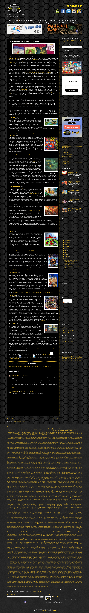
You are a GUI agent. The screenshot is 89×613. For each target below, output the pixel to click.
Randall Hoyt (14, 539)
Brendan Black (63, 449)
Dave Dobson (69, 464)
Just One (10, 505)
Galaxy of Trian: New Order (32, 486)
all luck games (24, 438)
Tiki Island (72, 569)
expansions (22, 479)
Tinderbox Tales (38, 571)
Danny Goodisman (48, 464)
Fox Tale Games (78, 483)
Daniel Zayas (34, 464)
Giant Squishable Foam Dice (51, 488)
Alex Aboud (60, 437)
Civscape (72, 458)
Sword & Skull (9, 558)
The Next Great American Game (19, 566)
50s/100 (33, 433)
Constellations (64, 461)
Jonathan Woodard (23, 504)
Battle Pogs (42, 444)
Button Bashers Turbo (21, 452)
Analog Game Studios (63, 438)
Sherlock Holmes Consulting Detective (46, 549)
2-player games (45, 432)
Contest (69, 461)
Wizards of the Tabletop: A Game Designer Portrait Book (25, 583)
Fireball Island (27, 482)
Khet (20, 65)
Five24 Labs (58, 482)
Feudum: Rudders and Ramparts (66, 481)
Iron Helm (39, 499)
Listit (23, 511)
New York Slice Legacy (33, 523)
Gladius (8, 490)
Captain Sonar (68, 453)
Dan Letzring (65, 463)
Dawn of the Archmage (53, 466)
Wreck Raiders (14, 585)
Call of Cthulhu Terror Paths (15, 453)
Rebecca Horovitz (79, 539)
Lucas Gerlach (34, 512)
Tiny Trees (57, 572)
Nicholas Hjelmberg (60, 523)
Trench (78, 573)
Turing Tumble (79, 575)
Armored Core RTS (25, 442)
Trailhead (62, 573)
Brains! (27, 449)
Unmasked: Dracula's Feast (65, 577)
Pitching (26, 534)
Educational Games (72, 473)
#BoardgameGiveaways (23, 429)
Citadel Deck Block (38, 458)
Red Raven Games (31, 541)
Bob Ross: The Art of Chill (71, 448)
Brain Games (18, 449)
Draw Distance (40, 472)
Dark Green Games (55, 464)
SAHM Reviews (79, 546)
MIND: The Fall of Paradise (21, 518)
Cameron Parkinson (38, 453)
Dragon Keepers (12, 472)
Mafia (14, 61)
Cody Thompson (65, 459)
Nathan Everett (35, 522)
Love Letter (76, 511)
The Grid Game (14, 563)
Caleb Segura (77, 452)
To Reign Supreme (39, 226)
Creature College (57, 462)
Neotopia (25, 523)
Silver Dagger (11, 551)
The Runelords (73, 566)
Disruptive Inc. (69, 469)
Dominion (12, 323)
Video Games (79, 578)
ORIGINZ (67, 527)
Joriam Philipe (43, 504)
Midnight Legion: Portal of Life (54, 517)
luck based (58, 512)
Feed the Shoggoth (42, 481)
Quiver (74, 536)
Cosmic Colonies (14, 462)
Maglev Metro (42, 513)
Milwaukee (14, 518)
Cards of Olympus (21, 454)
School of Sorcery (64, 547)
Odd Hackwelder (43, 526)
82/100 (33, 434)
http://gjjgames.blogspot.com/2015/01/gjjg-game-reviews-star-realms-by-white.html (33, 269)
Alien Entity (19, 438)
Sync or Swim (28, 558)
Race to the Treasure (46, 538)
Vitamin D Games (41, 580)
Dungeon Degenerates (78, 472)
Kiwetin (80, 507)
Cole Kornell (74, 459)
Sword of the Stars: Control (16, 558)
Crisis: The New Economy (19, 463)
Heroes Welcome (30, 495)
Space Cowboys (39, 553)
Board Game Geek (63, 448)
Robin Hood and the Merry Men (53, 542)
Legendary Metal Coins (32, 509)
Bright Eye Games (26, 451)
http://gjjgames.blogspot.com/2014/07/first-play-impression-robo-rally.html (31, 154)
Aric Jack (13, 442)
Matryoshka (30, 516)
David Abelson (13, 466)
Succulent (40, 557)
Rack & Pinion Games (54, 538)
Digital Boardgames (42, 469)
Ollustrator (44, 610)
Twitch (15, 576)
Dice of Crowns (18, 469)
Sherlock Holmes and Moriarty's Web (32, 549)
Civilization (35, 59)
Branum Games (43, 449)
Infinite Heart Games (44, 498)
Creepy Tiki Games (70, 462)
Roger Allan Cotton (44, 543)
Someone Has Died (78, 552)
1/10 (36, 432)
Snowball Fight (65, 159)
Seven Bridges (79, 548)
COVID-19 (42, 462)
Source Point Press (15, 553)
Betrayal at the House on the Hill (31, 365)
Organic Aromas (62, 527)
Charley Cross (79, 456)
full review (60, 485)
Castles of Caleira (10, 456)
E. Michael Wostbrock (38, 473)
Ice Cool (70, 496)
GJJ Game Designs (65, 488)
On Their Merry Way (19, 527)
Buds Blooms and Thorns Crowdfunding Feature (61, 451)
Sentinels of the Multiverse (57, 548)
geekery (74, 487)
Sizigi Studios (45, 551)
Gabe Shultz (80, 485)
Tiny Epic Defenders (25, 188)
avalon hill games (12, 443)
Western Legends (61, 581)
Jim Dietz (20, 503)
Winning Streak (72, 582)
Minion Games (46, 518)
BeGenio (78, 444)
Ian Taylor (57, 496)
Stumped (17, 557)
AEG (31, 437)
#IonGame (43, 430)
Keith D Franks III (55, 505)
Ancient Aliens (70, 438)
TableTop (32, 558)
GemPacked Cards (79, 487)
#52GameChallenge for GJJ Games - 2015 (71, 361)
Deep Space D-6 (40, 467)
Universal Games (43, 577)
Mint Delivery (64, 518)
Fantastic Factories (14, 481)
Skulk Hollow (55, 551)
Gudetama (39, 492)
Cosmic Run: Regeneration (30, 462)
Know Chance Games (27, 508)
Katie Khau (46, 505)
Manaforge (71, 513)
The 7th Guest (27, 561)
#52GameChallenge (68, 269)
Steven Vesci (21, 556)
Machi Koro (37, 348)
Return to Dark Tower (70, 541)
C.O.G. (32, 452)
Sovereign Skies (21, 553)
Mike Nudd (71, 517)
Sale (16, 547)
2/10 (49, 432)
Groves (28, 492)
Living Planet (30, 511)
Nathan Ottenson (50, 522)
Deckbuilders (30, 467)
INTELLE (67, 498)
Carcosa (10, 454)
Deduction (35, 467)
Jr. (54, 504)
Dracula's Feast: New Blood (70, 471)
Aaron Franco (62, 434)
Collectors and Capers (14, 461)
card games (15, 454)
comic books (34, 461)
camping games (50, 453)
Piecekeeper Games (13, 534)
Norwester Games (10, 526)
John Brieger (44, 503)
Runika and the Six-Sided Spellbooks (46, 546)
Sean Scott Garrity (39, 548)
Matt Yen (42, 516)
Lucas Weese (40, 512)
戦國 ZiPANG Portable (44, 586)
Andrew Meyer (28, 439)
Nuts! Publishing (31, 526)
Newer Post (11, 419)
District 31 (74, 469)
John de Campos (50, 503)
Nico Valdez (71, 523)
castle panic (66, 454)
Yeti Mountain (36, 585)
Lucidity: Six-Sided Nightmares (49, 512)
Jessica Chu (64, 501)
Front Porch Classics (49, 485)
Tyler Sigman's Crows (39, 576)
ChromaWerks (65, 161)
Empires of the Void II (11, 476)
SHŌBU (70, 549)
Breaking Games (52, 449)
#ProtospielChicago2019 (78, 430)
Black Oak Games (50, 447)
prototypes (18, 536)
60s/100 (51, 433)
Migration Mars (62, 517)
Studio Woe (14, 557)
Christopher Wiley (17, 458)
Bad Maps (63, 443)
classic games (33, 459)
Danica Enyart (70, 463)
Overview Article (30, 528)
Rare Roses (32, 539)
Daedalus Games (60, 463)
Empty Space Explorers (19, 476)
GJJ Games (72, 488)
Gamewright (25, 487)
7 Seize (61, 433)
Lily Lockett (16, 511)
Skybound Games (69, 551)
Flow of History (45, 483)
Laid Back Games (43, 508)
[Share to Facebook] (34, 363)
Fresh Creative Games (36, 485)
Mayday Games (59, 516)
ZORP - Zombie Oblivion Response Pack (33, 586)
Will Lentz (42, 582)
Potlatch (27, 535)
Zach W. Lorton (55, 585)
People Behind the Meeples (29, 23)
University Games (54, 577)
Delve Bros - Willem (63, 467)
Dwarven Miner (26, 473)
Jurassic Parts (76, 504)
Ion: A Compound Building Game (26, 499)
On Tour (24, 527)
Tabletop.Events (55, 558)
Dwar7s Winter (21, 473)
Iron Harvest (35, 499)
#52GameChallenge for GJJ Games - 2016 (71, 360)
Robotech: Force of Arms (22, 543)
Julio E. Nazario (71, 504)
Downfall (56, 471)
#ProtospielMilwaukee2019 (30, 432)
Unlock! (59, 577)
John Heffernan (56, 503)
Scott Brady (9, 548)
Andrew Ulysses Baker (40, 439)
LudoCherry (67, 512)
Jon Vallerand (79, 503)
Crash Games (51, 462)
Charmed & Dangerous (11, 457)
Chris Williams (66, 457)
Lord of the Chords (57, 511)
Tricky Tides (29, 575)
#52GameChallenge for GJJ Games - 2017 (71, 358)
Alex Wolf (69, 437)
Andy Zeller (61, 439)
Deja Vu (58, 467)
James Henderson (47, 500)
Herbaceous (66, 493)
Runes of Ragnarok (36, 546)
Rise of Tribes (19, 542)
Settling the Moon (66, 163)
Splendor (27, 104)
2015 (65, 238)
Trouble (15, 58)
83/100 (36, 434)
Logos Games (47, 511)
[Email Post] (28, 363)
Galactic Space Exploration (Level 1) (22, 486)
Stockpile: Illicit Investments (39, 556)
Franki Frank (25, 485)
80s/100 (27, 434)
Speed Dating (55, 553)
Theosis (48, 568)
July (66, 250)
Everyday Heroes (37, 478)
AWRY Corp (31, 443)
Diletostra (47, 469)
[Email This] (30, 363)
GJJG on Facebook (66, 328)
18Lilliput (40, 432)
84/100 (39, 434)
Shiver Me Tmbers (66, 549)
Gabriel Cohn (9, 486)
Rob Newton (46, 542)
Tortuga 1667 (19, 573)
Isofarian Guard (72, 499)
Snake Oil (22, 552)
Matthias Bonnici (54, 516)
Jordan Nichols (30, 504)
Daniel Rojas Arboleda (28, 464)
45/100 (11, 433)
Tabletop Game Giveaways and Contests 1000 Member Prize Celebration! (74, 172)
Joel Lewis (33, 503)
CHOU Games (41, 457)
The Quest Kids (68, 566)
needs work (9, 523)
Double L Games (37, 471)
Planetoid (54, 534)
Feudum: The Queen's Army (77, 481)
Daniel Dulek (79, 463)
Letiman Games (64, 509)
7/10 (66, 433)
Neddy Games (79, 522)
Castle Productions (72, 454)
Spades (25, 61)
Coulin (37, 462)
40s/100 (8, 433)
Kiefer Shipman (49, 507)
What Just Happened (78, 581)
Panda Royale (70, 528)
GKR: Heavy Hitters (78, 488)
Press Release (45, 535)
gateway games (50, 487)
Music (47, 521)
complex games (48, 461)
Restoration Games (59, 541)
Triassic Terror (12, 575)
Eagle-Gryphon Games (47, 473)
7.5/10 (64, 433)
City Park (60, 458)
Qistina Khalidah (40, 536)
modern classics (73, 518)
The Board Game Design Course (50, 561)
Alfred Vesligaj (14, 438)
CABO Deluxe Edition (40, 452)
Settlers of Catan (24, 89)
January (66, 258)
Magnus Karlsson (48, 513)
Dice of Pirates (24, 469)
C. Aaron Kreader (28, 452)
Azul (38, 443)
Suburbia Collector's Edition (32, 557)
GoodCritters (73, 490)
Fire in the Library (22, 482)
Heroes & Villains (12, 495)
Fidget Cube (9, 482)
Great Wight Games (34, 491)
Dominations (9, 471)
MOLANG (78, 518)
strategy (63, 556)
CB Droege (42, 456)
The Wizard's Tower (14, 568)
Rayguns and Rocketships (58, 539)
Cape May (64, 453)
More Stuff (62, 23)
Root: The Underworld (78, 544)
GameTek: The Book (19, 487)
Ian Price (54, 496)
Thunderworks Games (49, 569)
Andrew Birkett (23, 439)
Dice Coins (65, 468)
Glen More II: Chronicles (14, 490)
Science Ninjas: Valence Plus (72, 547)
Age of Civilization (52, 437)
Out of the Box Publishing (74, 527)
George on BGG (65, 332)
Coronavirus (9, 462)
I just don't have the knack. (34, 210)
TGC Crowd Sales (12, 561)
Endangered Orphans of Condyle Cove (35, 476)
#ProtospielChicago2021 (11, 432)
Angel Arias (65, 439)
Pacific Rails (50, 528)
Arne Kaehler (31, 442)
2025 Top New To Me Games (70, 53)
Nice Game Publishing (53, 523)
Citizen (42, 458)
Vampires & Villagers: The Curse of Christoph (59, 578)
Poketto (8, 535)
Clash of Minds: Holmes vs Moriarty (17, 459)
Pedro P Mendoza (29, 531)
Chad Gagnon (53, 456)
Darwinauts (65, 464)
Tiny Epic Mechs (26, 572)
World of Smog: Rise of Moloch (74, 583)
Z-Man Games (46, 585)
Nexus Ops (46, 523)
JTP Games (57, 504)
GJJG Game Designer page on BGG (70, 330)
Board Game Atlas (32, 448)
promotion (9, 536)
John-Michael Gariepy (63, 503)
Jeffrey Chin (29, 501)
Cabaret (35, 452)
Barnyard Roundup (13, 444)
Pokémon (80, 534)
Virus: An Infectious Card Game (21, 580)
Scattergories (12, 62)
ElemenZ (17, 474)
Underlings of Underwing (19, 577)
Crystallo (27, 463)
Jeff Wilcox (25, 501)
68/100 (59, 433)
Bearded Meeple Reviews (53, 444)
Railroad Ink (72, 538)
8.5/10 (19, 434)
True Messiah (63, 575)
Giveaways (53, 23)
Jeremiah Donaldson (42, 501)
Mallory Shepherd (61, 513)
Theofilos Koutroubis (43, 568)
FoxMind (8, 485)
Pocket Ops (76, 534)
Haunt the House (45, 493)
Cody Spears (60, 459)
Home (11, 21)
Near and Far (64, 522)
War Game (71, 580)
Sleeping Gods (74, 551)
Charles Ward (75, 456)
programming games (72, 535)
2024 (66, 432)
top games (11, 573)
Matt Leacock (38, 516)
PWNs (36, 536)
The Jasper (56, 563)
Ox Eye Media (35, 528)
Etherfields (11, 478)
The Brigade (80, 561)
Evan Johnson (24, 478)
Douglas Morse (52, 471)
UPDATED (78, 577)
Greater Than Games (42, 491)
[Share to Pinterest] (35, 363)
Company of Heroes (41, 461)
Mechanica (75, 516)
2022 (65, 224)
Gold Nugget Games (52, 490)
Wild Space (38, 582)
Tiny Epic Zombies (51, 572)
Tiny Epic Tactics (38, 572)
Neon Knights (20, 523)
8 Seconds (64, 143)
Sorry (21, 61)
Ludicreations (62, 512)
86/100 (41, 434)
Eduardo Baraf (65, 473)
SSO (81, 553)
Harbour (11, 493)
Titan (60, 572)
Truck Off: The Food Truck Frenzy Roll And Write (51, 575)
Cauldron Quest (37, 456)
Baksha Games (73, 443)
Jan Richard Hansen (71, 500)
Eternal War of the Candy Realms (69, 477)
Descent (77, 467)
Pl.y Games (30, 534)
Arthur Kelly (42, 442)
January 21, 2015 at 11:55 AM (22, 375)
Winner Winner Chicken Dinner (63, 582)
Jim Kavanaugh (78, 501)
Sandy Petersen (36, 547)
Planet (34, 534)
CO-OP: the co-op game (48, 459)
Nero (27, 523)
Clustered (41, 459)
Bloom (76, 447)
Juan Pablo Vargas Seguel (63, 504)
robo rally (72, 542)
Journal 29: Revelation (50, 504)
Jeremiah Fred (48, 501)
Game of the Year (61, 486)
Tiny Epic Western (45, 572)
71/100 (75, 433)
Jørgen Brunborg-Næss (37, 504)
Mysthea (69, 521)
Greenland (67, 491)
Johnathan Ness (70, 503)
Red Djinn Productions (18, 541)
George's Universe (66, 326)
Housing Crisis (12, 496)
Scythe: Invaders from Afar (30, 548)
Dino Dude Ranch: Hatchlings (58, 469)
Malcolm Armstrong (54, 513)
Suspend (49, 72)
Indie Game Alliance (24, 498)
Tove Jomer (32, 573)
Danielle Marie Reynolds (41, 464)
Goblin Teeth (43, 490)
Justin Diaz (14, 505)
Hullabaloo (41, 72)
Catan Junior (18, 75)
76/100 (80, 433)
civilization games (68, 458)
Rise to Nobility (24, 542)
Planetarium (50, 534)
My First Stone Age (64, 521)
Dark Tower (61, 464)
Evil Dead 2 (76, 478)
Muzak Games (51, 521)
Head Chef (50, 493)
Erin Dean (25, 477)
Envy (67, 476)
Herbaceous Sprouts (71, 493)
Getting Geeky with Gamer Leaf (40, 488)
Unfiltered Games (36, 577)
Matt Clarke (34, 516)
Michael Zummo (35, 517)
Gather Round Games (58, 487)
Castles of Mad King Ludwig (18, 456)
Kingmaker (73, 507)
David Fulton (23, 466)
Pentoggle (50, 531)
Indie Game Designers (32, 498)
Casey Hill (62, 454)
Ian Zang (61, 496)
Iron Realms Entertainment (46, 499)
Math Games (20, 516)
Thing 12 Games (59, 568)
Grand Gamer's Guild (10, 491)
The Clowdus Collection (11, 562)
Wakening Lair (52, 580)
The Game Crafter (60, 562)
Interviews (72, 498)
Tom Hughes (68, 572)
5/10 (31, 433)
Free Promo (30, 485)
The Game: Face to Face (76, 562)
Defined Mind (54, 467)
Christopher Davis (79, 457)
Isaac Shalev (53, 499)
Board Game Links (45, 354)
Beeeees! (75, 444)
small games (80, 551)
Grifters (20, 492)
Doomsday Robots (31, 471)
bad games (59, 443)
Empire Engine (79, 474)
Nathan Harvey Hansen (42, 522)
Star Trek (27, 554)
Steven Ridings (15, 556)
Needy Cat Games (15, 523)
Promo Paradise (79, 535)
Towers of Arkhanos (37, 573)
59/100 (43, 433)
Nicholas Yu (67, 523)
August (66, 248)
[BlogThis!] (32, 363)
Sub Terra (21, 557)
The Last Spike (75, 563)
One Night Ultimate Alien (35, 527)
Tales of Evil (67, 558)
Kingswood (77, 507)
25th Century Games (72, 432)
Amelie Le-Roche (45, 438)
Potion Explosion (23, 535)
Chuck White (32, 458)
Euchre (31, 61)
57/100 (41, 433)
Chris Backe (46, 457)
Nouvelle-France (19, 526)
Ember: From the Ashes (53, 474)
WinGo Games (54, 582)
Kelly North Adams (67, 505)
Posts (65, 300)
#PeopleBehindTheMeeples (63, 431)
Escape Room (29, 477)
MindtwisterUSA (29, 518)
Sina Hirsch (34, 551)
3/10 (79, 432)
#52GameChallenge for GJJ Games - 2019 (71, 354)
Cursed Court (49, 463)
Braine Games (22, 449)
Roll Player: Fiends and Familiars (71, 543)
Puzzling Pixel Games (31, 536)
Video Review (9, 580)
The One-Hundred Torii (38, 566)
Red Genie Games (25, 541)
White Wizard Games (26, 582)
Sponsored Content (69, 553)
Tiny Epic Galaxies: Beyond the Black (71, 571)
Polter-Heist (35, 161)
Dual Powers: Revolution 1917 (57, 472)
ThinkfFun (64, 568)
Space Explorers (45, 553)
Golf (65, 490)
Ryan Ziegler (74, 546)
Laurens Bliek (73, 508)
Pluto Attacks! (71, 534)
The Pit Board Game (52, 566)
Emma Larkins (73, 474)
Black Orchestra (56, 447)
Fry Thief (55, 485)
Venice (74, 578)
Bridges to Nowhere (19, 451)
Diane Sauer (60, 468)
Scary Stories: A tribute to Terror (55, 547)
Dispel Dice (65, 469)
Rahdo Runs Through (65, 538)
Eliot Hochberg (33, 474)
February (67, 256)
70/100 (68, 433)
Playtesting (67, 534)
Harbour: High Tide (16, 493)
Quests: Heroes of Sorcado (53, 536)
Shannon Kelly (18, 549)
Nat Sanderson (17, 522)
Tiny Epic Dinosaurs (53, 571)
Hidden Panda (44, 495)
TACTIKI (59, 558)
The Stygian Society (55, 567)
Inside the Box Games (61, 498)
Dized (77, 469)
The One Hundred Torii (29, 566)
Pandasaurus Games (78, 528)
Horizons (8, 496)
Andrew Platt (34, 439)
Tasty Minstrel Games (42, 559)
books (8, 449)
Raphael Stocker (27, 539)
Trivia (32, 575)
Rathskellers (45, 539)
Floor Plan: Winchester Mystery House (31, 483)
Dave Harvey (80, 464)
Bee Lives (72, 444)
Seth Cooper (68, 548)
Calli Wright (33, 453)
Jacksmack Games (34, 500)
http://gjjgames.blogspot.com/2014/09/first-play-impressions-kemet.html (30, 229)
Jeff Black (21, 501)
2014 (23, 365)
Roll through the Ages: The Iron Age (35, 544)
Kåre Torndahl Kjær (30, 505)
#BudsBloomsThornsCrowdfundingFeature (74, 429)
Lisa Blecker (20, 511)
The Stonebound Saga (48, 567)
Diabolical (56, 468)
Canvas (61, 453)
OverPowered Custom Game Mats (21, 528)
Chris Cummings (51, 457)
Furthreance (68, 485)
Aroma (35, 442)
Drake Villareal (35, 472)
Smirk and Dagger (17, 552)
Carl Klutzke (32, 454)
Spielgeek (60, 553)
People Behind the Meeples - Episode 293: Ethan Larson (74, 182)
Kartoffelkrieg (36, 505)
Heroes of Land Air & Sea (21, 495)
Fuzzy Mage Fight (74, 485)
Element (14, 474)
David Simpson (33, 466)
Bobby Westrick (79, 448)
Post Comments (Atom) (19, 421)
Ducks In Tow (65, 472)
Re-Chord (71, 539)
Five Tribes (54, 482)
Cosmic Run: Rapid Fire (21, 462)
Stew (24, 556)
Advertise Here (24, 34)
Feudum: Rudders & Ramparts (54, 481)
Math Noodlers (24, 516)
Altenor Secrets (39, 438)
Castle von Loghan (78, 454)
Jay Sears (17, 501)
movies (17, 521)
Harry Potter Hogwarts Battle (37, 493)
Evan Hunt (19, 478)
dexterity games (50, 468)
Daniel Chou (75, 463)
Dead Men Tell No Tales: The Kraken (16, 467)
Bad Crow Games (53, 443)
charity (71, 456)
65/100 (57, 433)
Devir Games (45, 468)
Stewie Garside (28, 556)
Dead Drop (68, 466)
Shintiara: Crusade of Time (57, 549)
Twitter (31, 357)
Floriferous (40, 483)
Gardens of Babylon (42, 487)
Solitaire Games (62, 552)
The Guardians (27, 563)
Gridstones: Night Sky (14, 492)
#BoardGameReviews (16, 365)
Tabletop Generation (14, 358)
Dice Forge (73, 468)
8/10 (22, 434)
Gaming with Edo (36, 487)
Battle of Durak (36, 444)
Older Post (56, 419)
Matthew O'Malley (47, 516)
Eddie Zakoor (59, 473)
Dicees (33, 469)
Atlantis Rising (71, 442)
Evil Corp (71, 478)
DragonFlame (47, 348)
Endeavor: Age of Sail (56, 476)
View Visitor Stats (66, 342)
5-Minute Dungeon (24, 433)
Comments (66, 302)
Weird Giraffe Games (34, 581)
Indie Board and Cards (17, 498)
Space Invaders (50, 553)
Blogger (54, 610)
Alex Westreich (64, 437)
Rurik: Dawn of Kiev (57, 546)
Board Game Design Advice (49, 448)
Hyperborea (43, 496)
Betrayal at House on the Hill (17, 157)
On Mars (76, 526)
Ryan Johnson (64, 546)
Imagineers (9, 498)
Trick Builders (65, 149)
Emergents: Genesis (67, 474)
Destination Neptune (24, 468)
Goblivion (47, 490)
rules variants (26, 546)
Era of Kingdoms (71, 476)
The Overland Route (66, 158)
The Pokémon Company (61, 566)
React (75, 539)
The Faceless (43, 562)
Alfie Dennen (9, 438)
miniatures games (40, 518)
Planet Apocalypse (38, 534)
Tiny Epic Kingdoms (15, 186)
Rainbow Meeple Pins (78, 538)
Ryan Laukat (69, 546)
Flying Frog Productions (52, 483)
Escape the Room (35, 477)
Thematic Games (35, 568)
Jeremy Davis (54, 501)
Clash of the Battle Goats (27, 459)
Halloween (65, 492)
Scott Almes (79, 547)
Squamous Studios (77, 553)
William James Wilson (48, 582)
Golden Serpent (62, 490)
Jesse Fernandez (59, 501)
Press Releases (14, 23)
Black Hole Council (43, 447)
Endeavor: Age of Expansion (47, 476)
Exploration (27, 479)
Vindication (14, 580)
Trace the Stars (43, 573)
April (66, 254)
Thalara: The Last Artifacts (20, 561)
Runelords (31, 546)
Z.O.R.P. (51, 585)
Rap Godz (22, 539)
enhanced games (63, 476)
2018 (65, 232)
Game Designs (42, 21)
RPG (17, 546)
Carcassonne (13, 272)
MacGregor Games (25, 513)
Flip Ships (19, 483)
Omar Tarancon (67, 526)
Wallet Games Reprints (59, 580)
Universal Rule (48, 577)
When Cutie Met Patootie (18, 582)
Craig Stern (46, 462)
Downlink (60, 471)
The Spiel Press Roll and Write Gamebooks (36, 567)
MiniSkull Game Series (67, 154)
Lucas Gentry (29, 512)
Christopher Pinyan (10, 458)
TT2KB (75, 575)
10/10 (37, 432)
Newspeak (42, 523)
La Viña (38, 508)
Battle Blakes (31, 444)
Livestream (26, 511)
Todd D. (14, 375)
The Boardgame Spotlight (72, 561)
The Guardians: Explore (34, 563)
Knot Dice (14, 508)
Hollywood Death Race (73, 495)
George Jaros (15, 391)
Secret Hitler (44, 548)
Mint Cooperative (58, 518)
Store (51, 21)
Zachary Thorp (67, 585)
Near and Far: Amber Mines (72, 522)
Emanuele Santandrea (44, 474)
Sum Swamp (50, 557)
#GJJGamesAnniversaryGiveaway (35, 430)
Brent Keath (73, 449)
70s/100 (72, 433)
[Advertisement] (72, 314)
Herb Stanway (61, 493)
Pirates (24, 534)
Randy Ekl (19, 539)
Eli (29, 474)
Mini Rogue (34, 518)
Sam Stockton (24, 547)
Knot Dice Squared (20, 508)
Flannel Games (74, 482)
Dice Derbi (69, 468)
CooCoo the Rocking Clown (32, 72)
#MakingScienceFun (48, 430)
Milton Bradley (9, 518)
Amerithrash (51, 438)
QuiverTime (77, 536)
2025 (65, 222)
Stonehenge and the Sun (48, 556)
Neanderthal (60, 522)
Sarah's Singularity (46, 547)
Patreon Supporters (69, 21)
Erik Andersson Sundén (18, 477)
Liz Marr (34, 511)
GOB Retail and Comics (36, 490)
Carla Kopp (36, 454)
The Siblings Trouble (25, 567)
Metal (20, 517)
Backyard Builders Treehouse (45, 443)
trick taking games (23, 575)
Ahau (57, 437)
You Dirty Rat (41, 585)
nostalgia (14, 526)
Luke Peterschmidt (73, 512)
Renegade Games (46, 541)
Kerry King (29, 507)
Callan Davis (28, 453)
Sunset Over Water (56, 557)
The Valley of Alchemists (68, 567)
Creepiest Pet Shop (63, 462)
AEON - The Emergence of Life (40, 437)
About (16, 21)
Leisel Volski (52, 509)
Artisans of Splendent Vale (49, 442)
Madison (34, 513)
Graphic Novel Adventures (19, 491)
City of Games (51, 458)
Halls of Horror (69, 492)
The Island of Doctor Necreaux (48, 563)
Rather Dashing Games (39, 539)
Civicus (63, 458)
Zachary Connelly (61, 585)
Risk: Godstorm (33, 542)
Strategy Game (68, 556)
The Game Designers (68, 562)
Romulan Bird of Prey (65, 544)
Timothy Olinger (26, 571)
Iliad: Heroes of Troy (75, 496)
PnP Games (57, 21)
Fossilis (74, 483)
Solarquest (57, 552)
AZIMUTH (36, 443)
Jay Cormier (14, 501)
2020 (65, 228)
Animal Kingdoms (70, 439)
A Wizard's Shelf (57, 434)
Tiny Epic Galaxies (61, 571)
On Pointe (80, 526)
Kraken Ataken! (34, 508)
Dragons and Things (29, 472)
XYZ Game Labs (30, 585)
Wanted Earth (66, 580)
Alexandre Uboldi (79, 437)
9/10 (46, 434)
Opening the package (33, 193)
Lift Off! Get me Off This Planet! (76, 509)
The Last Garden (70, 563)
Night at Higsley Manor (78, 523)
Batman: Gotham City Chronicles (23, 444)
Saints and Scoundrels (11, 547)
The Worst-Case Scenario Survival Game (25, 568)
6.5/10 (46, 433)
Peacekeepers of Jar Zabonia (21, 531)
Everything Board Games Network (47, 478)
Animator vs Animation (78, 439)
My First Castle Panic (57, 521)
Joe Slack (29, 503)
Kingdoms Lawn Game (67, 507)
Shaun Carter (23, 549)
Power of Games (32, 535)
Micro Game (41, 517)
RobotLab (28, 543)
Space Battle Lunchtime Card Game (30, 553)
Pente (55, 61)
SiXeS (41, 551)
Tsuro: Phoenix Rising (70, 575)
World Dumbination (64, 583)
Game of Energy (54, 486)
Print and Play (66, 535)
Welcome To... (49, 581)
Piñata (21, 534)
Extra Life (33, 21)
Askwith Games (56, 442)
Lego (37, 509)
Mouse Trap (14, 521)
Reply (13, 387)
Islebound (67, 499)
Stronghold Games (75, 556)
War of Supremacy (77, 580)
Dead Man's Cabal (74, 466)
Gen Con (9, 488)
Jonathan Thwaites (16, 504)
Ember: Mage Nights (60, 474)
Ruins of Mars (20, 546)
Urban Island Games (12, 578)
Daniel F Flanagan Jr (10, 464)
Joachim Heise (25, 503)
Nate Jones (22, 522)
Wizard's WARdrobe (10, 583)
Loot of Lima (52, 511)
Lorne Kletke (62, 511)
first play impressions (41, 482)
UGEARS (47, 576)
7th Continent (11, 434)
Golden (57, 490)
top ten (49, 366)
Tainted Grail (63, 558)
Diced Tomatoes (29, 469)
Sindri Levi (38, 551)
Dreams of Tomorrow (47, 472)
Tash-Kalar (42, 320)
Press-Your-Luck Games (54, 535)
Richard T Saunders (13, 542)
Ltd (26, 512)
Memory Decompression (15, 517)
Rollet (43, 544)
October (67, 244)
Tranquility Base (71, 573)
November (67, 242)
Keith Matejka (60, 505)
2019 (65, 230)
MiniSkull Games (52, 518)
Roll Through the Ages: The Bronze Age (22, 544)
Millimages (80, 517)
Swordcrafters (23, 558)
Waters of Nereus (27, 581)
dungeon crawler (71, 472)
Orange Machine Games (54, 527)
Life (19, 58)
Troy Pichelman (36, 575)
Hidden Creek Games (37, 495)
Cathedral (42, 75)
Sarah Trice (41, 547)
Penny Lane (43, 531)
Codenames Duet (55, 459)
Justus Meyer (18, 505)
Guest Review (43, 492)
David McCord (28, 466)
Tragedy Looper (49, 573)
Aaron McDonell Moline (69, 434)
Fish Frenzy (50, 482)
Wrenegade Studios (24, 585)
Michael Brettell (24, 517)
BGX (22, 447)
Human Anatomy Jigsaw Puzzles (27, 496)
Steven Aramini (10, 556)
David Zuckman (45, 466)
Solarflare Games (45, 552)
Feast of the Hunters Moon (34, 481)
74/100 (77, 433)
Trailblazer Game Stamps (56, 573)
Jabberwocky (21, 500)
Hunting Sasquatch (36, 496)
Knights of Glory (10, 508)
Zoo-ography (24, 586)
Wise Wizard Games (78, 582)
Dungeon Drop (9, 473)
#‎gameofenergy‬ (26, 430)
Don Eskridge (17, 471)
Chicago (33, 457)
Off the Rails (48, 526)
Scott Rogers (18, 548)
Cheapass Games (18, 457)
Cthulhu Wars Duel (32, 463)
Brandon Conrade (37, 449)
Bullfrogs (15, 452)
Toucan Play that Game (26, 573)
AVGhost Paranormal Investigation (22, 443)
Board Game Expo (57, 448)
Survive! (13, 117)
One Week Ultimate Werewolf (45, 527)
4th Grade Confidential (67, 156)
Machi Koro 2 (30, 513)
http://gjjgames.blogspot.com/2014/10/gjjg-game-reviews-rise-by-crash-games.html (33, 250)
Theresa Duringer (53, 568)
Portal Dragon (17, 535)
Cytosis (56, 463)
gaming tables (30, 487)
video (76, 578)
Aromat (38, 442)
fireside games (32, 482)
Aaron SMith (75, 434)
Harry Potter (30, 493)
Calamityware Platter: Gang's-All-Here (68, 452)
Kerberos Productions (23, 507)
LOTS (73, 511)
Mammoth (66, 513)
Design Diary (17, 468)
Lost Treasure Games (68, 511)
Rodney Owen (38, 543)
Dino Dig (51, 469)
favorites (53, 365)
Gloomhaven (21, 490)
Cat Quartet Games (31, 456)
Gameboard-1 (70, 486)
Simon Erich (23, 551)
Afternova (47, 437)
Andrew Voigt (47, 439)
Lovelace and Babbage (22, 512)
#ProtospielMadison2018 (20, 432)
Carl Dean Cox (26, 454)
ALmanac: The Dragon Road (32, 438)
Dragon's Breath (18, 472)
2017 (65, 234)
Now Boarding (25, 526)
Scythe (24, 548)
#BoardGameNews (37, 429)
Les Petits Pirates (66, 152)
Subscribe (72, 90)
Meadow (71, 516)
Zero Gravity (72, 585)
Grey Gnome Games (78, 491)
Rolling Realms (47, 544)
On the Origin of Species (11, 527)
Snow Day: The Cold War (28, 552)
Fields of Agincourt (15, 482)
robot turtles (15, 543)
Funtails (64, 485)
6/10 (48, 433)
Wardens (10, 581)
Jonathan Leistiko (10, 504)
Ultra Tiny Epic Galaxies (77, 576)
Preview (61, 535)
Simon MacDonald (29, 551)
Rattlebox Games (50, 539)
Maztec (69, 516)
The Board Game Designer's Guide (62, 561)
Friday (41, 348)
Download (64, 471)
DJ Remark (80, 469)
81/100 (30, 434)
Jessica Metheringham (71, 501)
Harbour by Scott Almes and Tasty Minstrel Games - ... (72, 261)
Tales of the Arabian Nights (74, 558)
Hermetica (77, 493)
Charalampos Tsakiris (65, 456)
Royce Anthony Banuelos (11, 546)
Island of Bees (63, 499)
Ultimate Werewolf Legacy (64, 576)
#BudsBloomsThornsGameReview (15, 430)
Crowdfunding (44, 23)
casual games (25, 456)
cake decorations (47, 452)
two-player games (25, 576)
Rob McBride (41, 542)
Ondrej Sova (28, 527)
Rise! (11, 231)
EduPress (78, 473)
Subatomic (25, 557)
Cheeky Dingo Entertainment (26, 457)
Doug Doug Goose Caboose (45, 471)
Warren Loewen (20, 581)
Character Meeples (59, 456)
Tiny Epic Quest (32, 572)
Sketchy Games (50, 551)
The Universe (61, 567)
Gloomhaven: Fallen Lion (27, 490)
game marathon (47, 486)
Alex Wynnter (73, 437)
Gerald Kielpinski (29, 488)
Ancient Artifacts (76, 438)
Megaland (8, 517)
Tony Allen (78, 572)
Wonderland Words (38, 583)
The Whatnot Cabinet (76, 567)
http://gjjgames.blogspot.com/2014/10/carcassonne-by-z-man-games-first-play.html (33, 292)
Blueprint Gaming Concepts (15, 448)
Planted (58, 534)
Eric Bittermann (77, 476)
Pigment (18, 534)
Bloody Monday (72, 447)
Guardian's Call (34, 492)
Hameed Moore (74, 492)
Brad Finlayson (12, 449)
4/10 (81, 432)
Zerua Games (76, 585)
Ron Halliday (72, 544)
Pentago (46, 531)
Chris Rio (55, 457)
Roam (37, 542)
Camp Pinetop (44, 453)
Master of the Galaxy (13, 516)
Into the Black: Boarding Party (14, 499)
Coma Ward (30, 461)
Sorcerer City (9, 553)
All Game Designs (66, 165)
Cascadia (58, 454)
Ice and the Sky (66, 496)
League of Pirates (79, 508)
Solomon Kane (72, 552)
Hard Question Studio (24, 493)
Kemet (12, 204)
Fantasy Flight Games (21, 481)
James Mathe (65, 500)
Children (37, 457)
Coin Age (70, 459)
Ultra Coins (71, 576)
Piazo (8, 534)
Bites (38, 447)
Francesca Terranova (14, 485)
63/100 (54, 433)
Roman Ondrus (58, 544)
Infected (39, 498)
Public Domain (24, 536)
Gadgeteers (14, 486)
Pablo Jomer (46, 528)
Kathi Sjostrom (41, 505)
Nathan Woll (55, 522)
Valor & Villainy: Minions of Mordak (22, 578)
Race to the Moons (66, 150)
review (19, 366)
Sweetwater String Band (77, 557)
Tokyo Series (63, 572)
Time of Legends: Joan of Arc (18, 571)
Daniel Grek (17, 464)
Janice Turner (77, 500)
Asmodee (61, 442)
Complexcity (53, 461)
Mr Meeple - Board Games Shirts (24, 521)
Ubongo (44, 576)
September (67, 246)
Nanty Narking (12, 522)
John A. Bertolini (39, 503)
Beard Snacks (65, 145)
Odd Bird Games (37, 526)
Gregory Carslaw (72, 491)
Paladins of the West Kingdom (58, 528)
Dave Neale (9, 466)
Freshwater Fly (42, 485)
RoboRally (12, 135)
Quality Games (46, 536)
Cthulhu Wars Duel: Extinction (41, 463)
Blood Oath (67, 447)
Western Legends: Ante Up (69, 581)
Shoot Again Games (75, 549)
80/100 (24, 434)
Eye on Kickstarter (44, 480)
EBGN (55, 473)
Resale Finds (52, 541)
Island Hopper (58, 499)
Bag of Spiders (68, 443)
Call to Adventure (23, 453)
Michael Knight (29, 517)
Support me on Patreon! (59, 16)
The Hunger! (40, 563)
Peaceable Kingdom (11, 531)
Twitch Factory (19, 576)
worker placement (57, 583)
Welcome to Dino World (43, 581)
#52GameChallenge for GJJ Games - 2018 (71, 356)
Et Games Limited (59, 477)
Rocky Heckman (33, 543)
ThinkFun (68, 568)
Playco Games (62, 534)
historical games (58, 495)
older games (63, 526)
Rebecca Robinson (10, 541)
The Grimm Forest (21, 563)
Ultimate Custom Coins (54, 576)
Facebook (16, 357)
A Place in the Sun (50, 434)
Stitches (32, 556)
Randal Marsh (9, 539)
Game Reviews (24, 21)
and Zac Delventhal (16, 439)
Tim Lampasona (10, 571)
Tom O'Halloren (73, 572)
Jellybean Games (35, 501)
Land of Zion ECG (49, 508)
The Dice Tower (38, 562)
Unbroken (13, 577)
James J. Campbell (53, 500)
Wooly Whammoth (46, 583)
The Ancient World (34, 561)
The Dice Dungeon (32, 562)
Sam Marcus (19, 547)
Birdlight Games (34, 447)
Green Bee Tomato (61, 491)
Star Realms (13, 252)
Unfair (26, 577)
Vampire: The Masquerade (47, 578)
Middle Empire (46, 517)
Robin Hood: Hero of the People (64, 542)
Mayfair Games (64, 516)
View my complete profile (51, 603)
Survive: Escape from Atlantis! (65, 557)
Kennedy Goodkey (76, 505)
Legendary (13, 295)
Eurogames (15, 478)
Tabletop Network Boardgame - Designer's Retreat (43, 558)
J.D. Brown (16, 500)
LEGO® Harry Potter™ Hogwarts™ (44, 509)
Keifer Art (49, 505)
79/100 (8, 434)
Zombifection (19, 586)
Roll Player (63, 543)
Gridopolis (8, 492)
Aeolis (33, 437)
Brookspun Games (41, 451)
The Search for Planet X (17, 567)
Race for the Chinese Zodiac (30, 538)
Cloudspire (38, 459)
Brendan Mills (68, 449)
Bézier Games (17, 447)
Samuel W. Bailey (30, 547)
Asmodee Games (66, 442)
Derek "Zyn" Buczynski (71, 467)
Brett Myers (78, 449)
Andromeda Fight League (54, 439)
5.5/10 (28, 433)
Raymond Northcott (66, 539)
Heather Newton (55, 493)
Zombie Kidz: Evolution (13, 586)
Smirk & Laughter (10, 552)
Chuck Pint (28, 458)
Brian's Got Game (13, 451)
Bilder (30, 447)
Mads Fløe (38, 513)
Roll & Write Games (51, 543)
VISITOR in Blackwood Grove (33, 580)
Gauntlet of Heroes (65, 487)
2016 (65, 236)
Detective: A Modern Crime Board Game (35, 468)
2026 (65, 220)
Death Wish (26, 467)
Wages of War (46, 580)
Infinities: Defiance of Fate (52, 498)
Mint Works (68, 518)
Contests (73, 461)
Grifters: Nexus (24, 492)
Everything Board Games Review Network (62, 478)
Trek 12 (75, 573)
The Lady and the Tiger (62, 563)
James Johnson (59, 500)
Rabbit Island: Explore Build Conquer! (17, 538)
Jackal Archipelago (27, 500)
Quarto (53, 78)
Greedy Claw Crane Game (52, 491)
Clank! (75, 458)
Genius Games (13, 488)
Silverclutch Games (17, 551)
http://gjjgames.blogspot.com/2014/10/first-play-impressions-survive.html (30, 133)
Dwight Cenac (32, 473)
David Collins (18, 466)
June (66, 252)
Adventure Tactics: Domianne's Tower (19, 437)
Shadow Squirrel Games (11, 549)
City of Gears (56, 458)
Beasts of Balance (67, 444)
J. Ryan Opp (12, 500)
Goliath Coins (69, 490)
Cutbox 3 (53, 463)
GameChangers (75, 486)
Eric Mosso (12, 477)
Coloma (20, 461)
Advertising (28, 437)
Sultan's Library (45, 557)
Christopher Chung (72, 457)
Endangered (25, 476)
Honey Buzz (80, 495)
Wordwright (52, 583)
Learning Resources (10, 509)
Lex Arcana (69, 509)
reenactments (39, 541)
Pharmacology (65, 147)
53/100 (36, 433)
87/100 (43, 434)
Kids (45, 507)
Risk (12, 58)
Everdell (32, 478)
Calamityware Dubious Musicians (56, 452)
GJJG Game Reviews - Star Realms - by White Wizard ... (72, 273)
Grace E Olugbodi (79, 490)
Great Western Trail (27, 491)
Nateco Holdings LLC (28, 522)
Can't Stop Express (56, 453)
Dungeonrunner (15, 473)
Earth (53, 473)
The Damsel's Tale (25, 562)
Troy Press (41, 575)
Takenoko (32, 104)
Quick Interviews (61, 536)
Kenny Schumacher (15, 507)
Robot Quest (11, 543)
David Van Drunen (39, 466)
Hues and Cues (18, 496)
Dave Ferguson (74, 464)
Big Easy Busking (26, 447)
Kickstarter (40, 507)
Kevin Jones (33, 507)
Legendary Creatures (24, 509)
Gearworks (70, 487)
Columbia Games (25, 461)
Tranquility (66, 573)
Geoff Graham (18, 488)
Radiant (59, 538)
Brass (48, 449)
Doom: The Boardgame (24, 471)
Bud (51, 451)
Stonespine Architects (58, 556)
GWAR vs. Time (54, 492)
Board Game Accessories (24, 448)
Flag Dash (62, 482)
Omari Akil (72, 526)
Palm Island (66, 528)
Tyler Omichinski (32, 576)
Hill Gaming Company (51, 495)
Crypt (25, 463)
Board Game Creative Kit (39, 448)
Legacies (15, 509)
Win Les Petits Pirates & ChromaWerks (73, 200)
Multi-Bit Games (43, 521)
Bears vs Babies (61, 444)
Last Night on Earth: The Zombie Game (64, 508)
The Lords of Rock (41, 564)
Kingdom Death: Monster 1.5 (57, 507)
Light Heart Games (10, 511)
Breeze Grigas (57, 449)
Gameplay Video (13, 487)
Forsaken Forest (70, 483)
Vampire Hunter (39, 578)
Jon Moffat (75, 503)
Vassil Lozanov (70, 578)
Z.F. (49, 585)
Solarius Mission (52, 552)
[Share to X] (33, 363)
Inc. (11, 498)
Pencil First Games (37, 531)
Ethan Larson (77, 477)
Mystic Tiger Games (75, 521)
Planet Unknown (45, 534)
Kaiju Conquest (23, 505)
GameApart (66, 486)
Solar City (40, 552)
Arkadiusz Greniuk (19, 442)
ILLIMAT (80, 496)
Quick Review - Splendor (69, 271)
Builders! (12, 452)
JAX (10, 501)
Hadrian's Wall (60, 492)
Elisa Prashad (38, 474)
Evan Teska (29, 478)
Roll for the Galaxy (58, 543)
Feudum (47, 481)
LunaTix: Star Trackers (17, 513)
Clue (10, 58)
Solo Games (68, 552)
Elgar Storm (27, 474)
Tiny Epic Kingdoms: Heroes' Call (17, 572)
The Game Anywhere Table (51, 562)
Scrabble (18, 61)
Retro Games (64, 541)
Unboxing (9, 577)
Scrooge (21, 548)
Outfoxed (13, 528)
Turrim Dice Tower (10, 576)
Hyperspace (47, 496)
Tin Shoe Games (32, 571)
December (67, 240)
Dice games (77, 468)
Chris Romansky (60, 457)
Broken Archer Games (34, 451)
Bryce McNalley (47, 451)
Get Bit (33, 488)
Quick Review (68, 536)
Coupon (39, 462)
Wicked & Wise (33, 582)
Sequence (63, 548)
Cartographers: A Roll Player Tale (50, 454)
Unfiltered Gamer (30, 577)
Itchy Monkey (77, 499)
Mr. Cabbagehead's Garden (35, 521)
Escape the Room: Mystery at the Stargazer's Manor (47, 477)
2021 (65, 226)
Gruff (30, 492)
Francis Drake (20, 485)
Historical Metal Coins (65, 495)
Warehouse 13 (15, 581)
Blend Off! (63, 447)
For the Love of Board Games (62, 483)
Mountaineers (9, 521)
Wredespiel (19, 585)
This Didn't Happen (73, 568)
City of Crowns (46, 458)
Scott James (13, 548)
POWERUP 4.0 (38, 535)
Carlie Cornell (40, 454)
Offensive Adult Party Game (55, 526)
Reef (35, 541)
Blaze (60, 447)
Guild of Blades (49, 492)
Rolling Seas (65, 142)
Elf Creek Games (22, 474)
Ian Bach (50, 496)
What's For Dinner (10, 582)
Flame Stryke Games (67, 482)
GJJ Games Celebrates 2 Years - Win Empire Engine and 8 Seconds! (74, 209)
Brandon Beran (31, 449)
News (38, 523)
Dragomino (77, 471)
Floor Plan (23, 483)
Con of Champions (58, 461)
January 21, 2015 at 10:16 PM (26, 391)
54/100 (39, 433)
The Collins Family (19, 562)
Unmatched (74, 577)
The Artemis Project (41, 561)
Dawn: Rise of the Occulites (62, 466)
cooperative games (79, 461)
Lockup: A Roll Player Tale (40, 511)
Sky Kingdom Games (62, 551)
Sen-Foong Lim (49, 548)
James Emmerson (41, 500)
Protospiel (13, 536)
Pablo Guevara (40, 528)
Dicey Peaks (37, 469)
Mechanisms (80, 516)
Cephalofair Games (47, 456)
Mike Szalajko (75, 517)
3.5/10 (77, 432)
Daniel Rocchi (21, 464)
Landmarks (55, 508)
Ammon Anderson (56, 438)
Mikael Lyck (67, 517)
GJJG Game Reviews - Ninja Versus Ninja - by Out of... (72, 277)
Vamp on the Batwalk (32, 578)
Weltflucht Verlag (55, 581)
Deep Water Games (47, 467)
